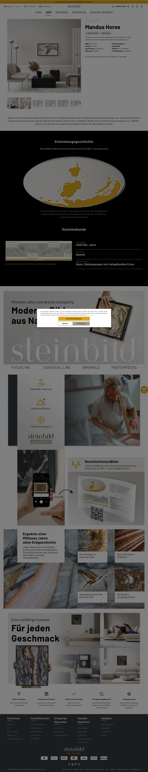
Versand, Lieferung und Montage (94, 769)
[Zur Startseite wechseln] (74, 6)
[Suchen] (128, 6)
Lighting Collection (92, 33)
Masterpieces (106, 33)
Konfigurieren (81, 323)
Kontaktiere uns (67, 769)
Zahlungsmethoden (123, 769)
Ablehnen (65, 323)
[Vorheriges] (73, 90)
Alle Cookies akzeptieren (74, 319)
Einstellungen (90, 315)
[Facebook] (69, 765)
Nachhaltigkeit (83, 728)
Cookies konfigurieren (15, 739)
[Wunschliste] (137, 6)
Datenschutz (11, 735)
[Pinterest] (76, 765)
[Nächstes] (78, 90)
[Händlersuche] (133, 6)
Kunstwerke (58, 728)
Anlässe (104, 735)
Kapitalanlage (59, 732)
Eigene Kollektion (37, 732)
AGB (8, 728)
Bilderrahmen (82, 732)
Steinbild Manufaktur (84, 720)
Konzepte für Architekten (35, 736)
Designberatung (136, 769)
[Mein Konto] (142, 6)
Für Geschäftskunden (38, 724)
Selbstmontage (78, 769)
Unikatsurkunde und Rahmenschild (85, 740)
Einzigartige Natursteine (60, 720)
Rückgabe (113, 769)
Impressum (11, 724)
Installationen (106, 732)
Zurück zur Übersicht (92, 21)
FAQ (107, 769)
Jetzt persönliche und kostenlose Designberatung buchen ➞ (74, 2)
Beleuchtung (82, 735)
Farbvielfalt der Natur (61, 735)
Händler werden (36, 728)
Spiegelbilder (105, 728)
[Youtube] (72, 765)
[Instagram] (79, 765)
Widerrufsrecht (12, 732)
